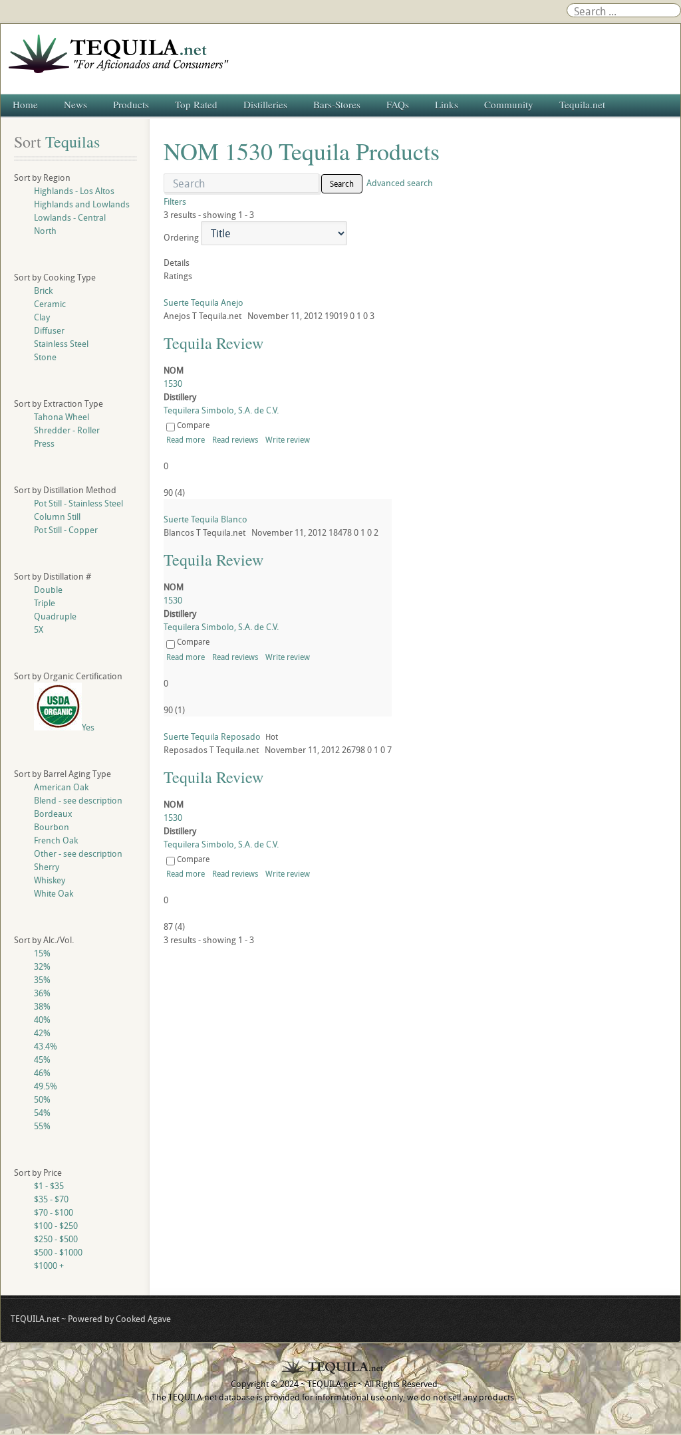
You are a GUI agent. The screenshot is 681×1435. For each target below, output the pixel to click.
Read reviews (235, 439)
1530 (173, 383)
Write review (287, 439)
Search (342, 183)
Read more (185, 439)
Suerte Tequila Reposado (212, 736)
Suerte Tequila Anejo (203, 302)
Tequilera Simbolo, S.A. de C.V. (221, 410)
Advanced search (399, 183)
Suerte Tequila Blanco (205, 519)
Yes (88, 727)
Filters (175, 201)
